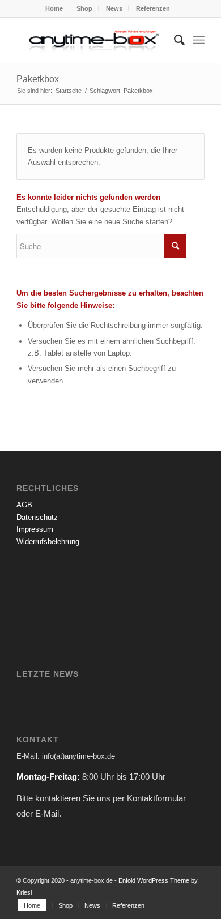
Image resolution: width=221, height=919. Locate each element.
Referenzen (153, 8)
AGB (24, 505)
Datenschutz (37, 517)
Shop (84, 8)
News (114, 8)
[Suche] (174, 40)
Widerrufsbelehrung (47, 541)
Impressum (34, 529)
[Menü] (199, 40)
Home (54, 8)
